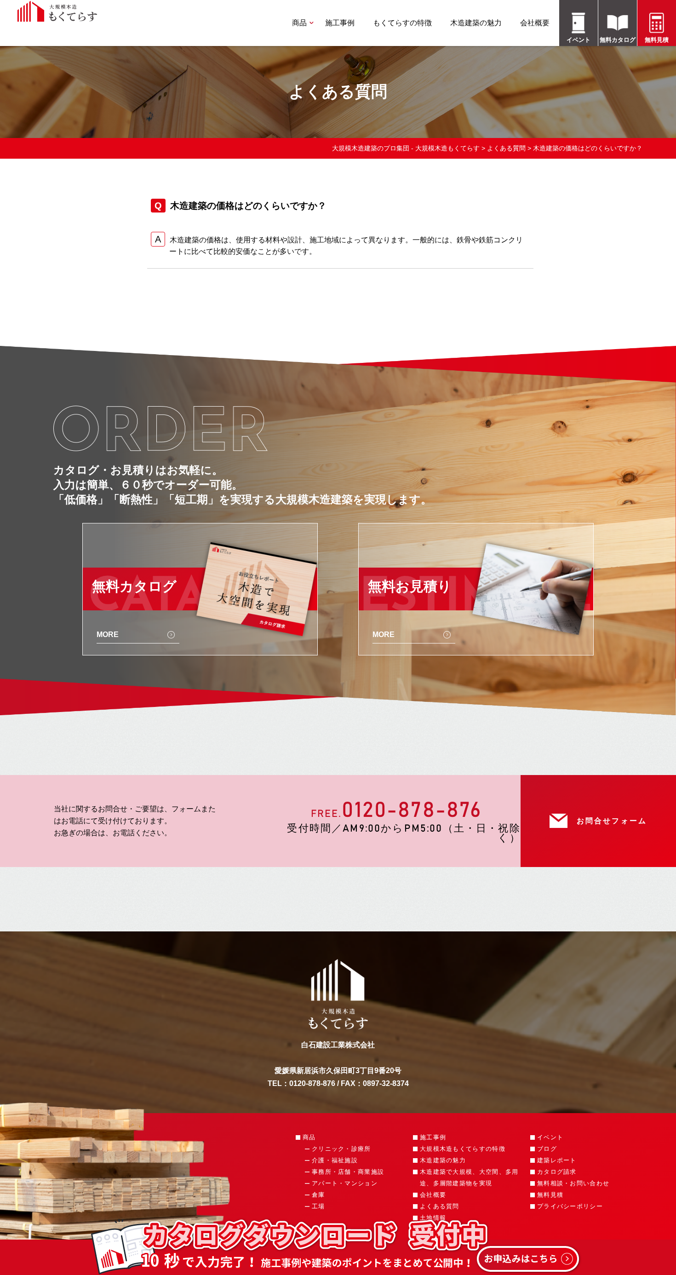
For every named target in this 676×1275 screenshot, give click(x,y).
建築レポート (557, 1160)
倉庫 (318, 1194)
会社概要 (535, 22)
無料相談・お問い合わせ (573, 1183)
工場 (318, 1206)
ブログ (547, 1148)
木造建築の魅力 (476, 22)
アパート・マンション (345, 1183)
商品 (299, 22)
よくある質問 (439, 1206)
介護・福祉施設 (335, 1160)
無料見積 (550, 1194)
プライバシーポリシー (570, 1206)
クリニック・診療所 (341, 1148)
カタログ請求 (557, 1171)
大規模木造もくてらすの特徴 (462, 1148)
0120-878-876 (412, 810)
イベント (550, 1137)
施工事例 (340, 22)
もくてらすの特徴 (402, 22)
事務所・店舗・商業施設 (348, 1171)
